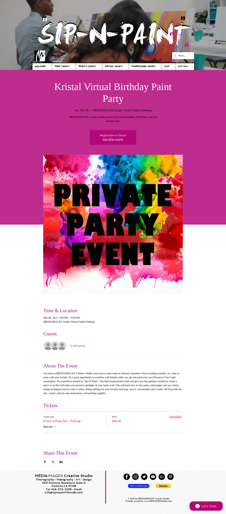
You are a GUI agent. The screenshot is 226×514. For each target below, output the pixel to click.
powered (51, 55)
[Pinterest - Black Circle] (170, 476)
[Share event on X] (53, 461)
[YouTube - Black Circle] (153, 476)
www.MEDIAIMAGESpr (155, 501)
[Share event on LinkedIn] (61, 461)
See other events (113, 139)
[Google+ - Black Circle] (161, 476)
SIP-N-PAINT (113, 37)
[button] (187, 44)
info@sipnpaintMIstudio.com (64, 492)
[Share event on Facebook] (44, 461)
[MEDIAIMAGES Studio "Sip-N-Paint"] (126, 476)
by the (60, 55)
